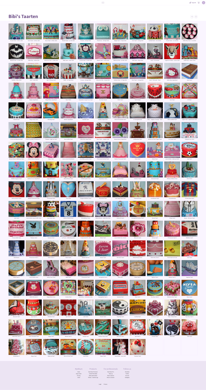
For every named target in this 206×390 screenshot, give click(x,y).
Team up (111, 373)
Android (94, 377)
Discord (127, 375)
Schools (112, 377)
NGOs (108, 377)
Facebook (127, 372)
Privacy (105, 384)
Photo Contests (110, 375)
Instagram (127, 377)
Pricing (78, 375)
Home (78, 372)
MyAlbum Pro (110, 372)
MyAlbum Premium (93, 372)
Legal (100, 384)
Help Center (79, 373)
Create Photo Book (93, 373)
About (78, 377)
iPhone (89, 377)
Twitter (127, 373)
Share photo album (93, 375)
